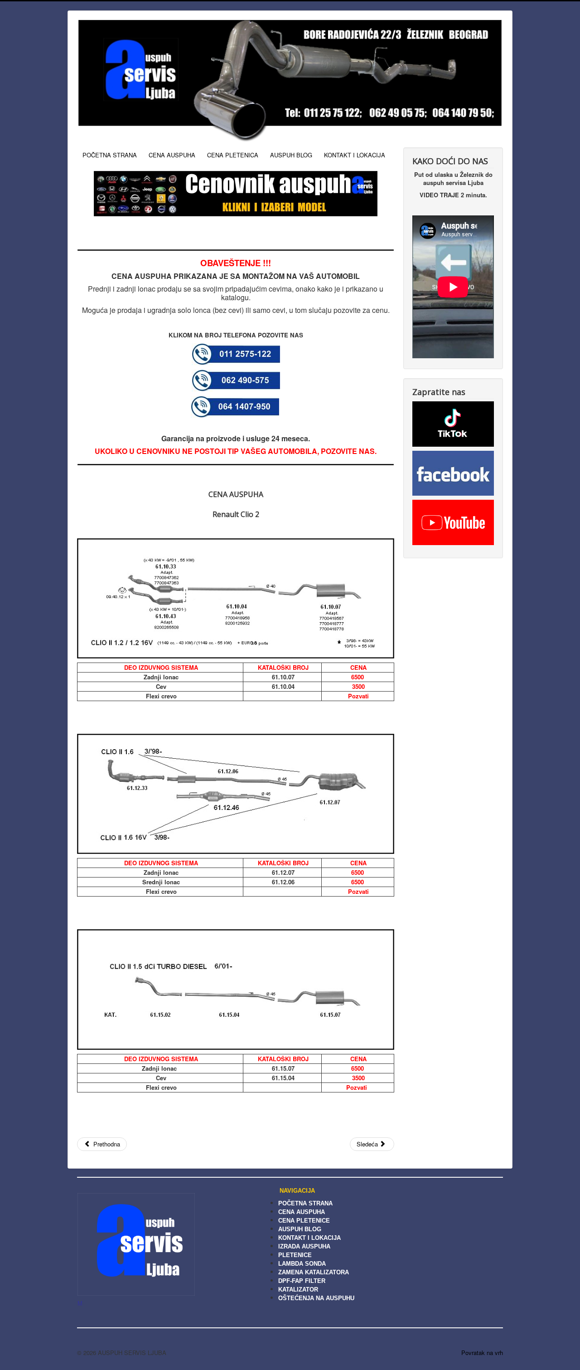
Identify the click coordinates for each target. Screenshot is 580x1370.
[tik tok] (453, 423)
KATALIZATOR (298, 1289)
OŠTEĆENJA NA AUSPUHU (316, 1298)
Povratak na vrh (482, 1352)
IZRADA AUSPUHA (304, 1246)
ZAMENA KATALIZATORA (313, 1272)
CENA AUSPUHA (172, 155)
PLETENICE (295, 1255)
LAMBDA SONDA (302, 1263)
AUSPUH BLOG (291, 155)
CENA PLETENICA (232, 155)
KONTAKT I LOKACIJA (354, 155)
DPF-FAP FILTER (301, 1280)
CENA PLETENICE (304, 1220)
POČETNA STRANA (109, 155)
